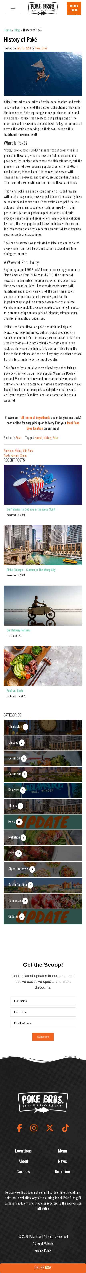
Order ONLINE (74, 8)
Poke (18, 438)
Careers (23, 1172)
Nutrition (62, 1172)
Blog (17, 30)
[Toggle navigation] (13, 8)
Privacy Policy (43, 1251)
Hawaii (38, 438)
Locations (23, 1151)
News (62, 1162)
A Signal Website (43, 1244)
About (23, 1162)
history (47, 438)
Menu (62, 1151)
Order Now (43, 1268)
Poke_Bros (41, 48)
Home (7, 30)
